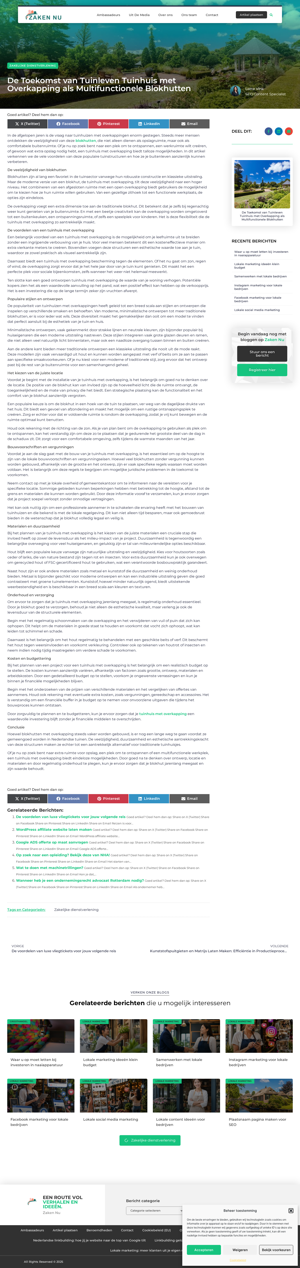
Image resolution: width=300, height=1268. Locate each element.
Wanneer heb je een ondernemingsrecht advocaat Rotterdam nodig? (80, 880)
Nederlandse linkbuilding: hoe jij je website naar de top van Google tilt (89, 1240)
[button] (291, 1210)
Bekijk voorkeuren (276, 1250)
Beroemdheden (99, 1230)
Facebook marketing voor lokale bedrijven (257, 299)
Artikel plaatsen (65, 1230)
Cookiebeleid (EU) (156, 1230)
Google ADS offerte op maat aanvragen (52, 842)
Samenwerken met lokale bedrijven (260, 276)
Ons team (189, 15)
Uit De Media (139, 15)
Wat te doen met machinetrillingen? (49, 868)
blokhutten (85, 141)
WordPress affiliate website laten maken (54, 829)
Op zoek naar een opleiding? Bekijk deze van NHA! (63, 855)
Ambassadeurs (108, 15)
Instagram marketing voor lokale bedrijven (258, 287)
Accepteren (203, 1250)
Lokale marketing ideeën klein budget (256, 265)
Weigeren (240, 1250)
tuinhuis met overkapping (162, 714)
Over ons (165, 15)
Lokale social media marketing (257, 310)
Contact (212, 15)
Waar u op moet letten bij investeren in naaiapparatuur (261, 253)
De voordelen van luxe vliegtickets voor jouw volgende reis (71, 817)
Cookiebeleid (238, 1260)
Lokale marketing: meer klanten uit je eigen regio (150, 1250)
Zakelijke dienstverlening (32, 65)
